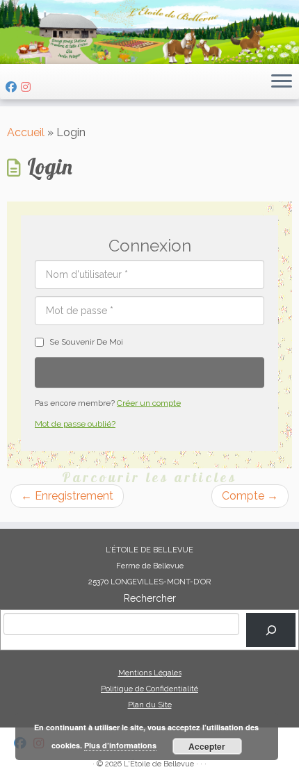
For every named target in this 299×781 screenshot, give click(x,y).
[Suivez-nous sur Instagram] (28, 87)
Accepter (206, 746)
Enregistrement (67, 495)
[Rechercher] (271, 630)
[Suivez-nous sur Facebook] (13, 87)
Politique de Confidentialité (149, 688)
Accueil (26, 132)
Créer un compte (149, 403)
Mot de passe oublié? (75, 424)
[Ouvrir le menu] (281, 82)
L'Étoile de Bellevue (159, 763)
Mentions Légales (149, 672)
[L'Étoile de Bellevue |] (149, 32)
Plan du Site (150, 704)
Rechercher (150, 598)
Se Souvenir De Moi (85, 342)
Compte (250, 495)
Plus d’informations (120, 745)
